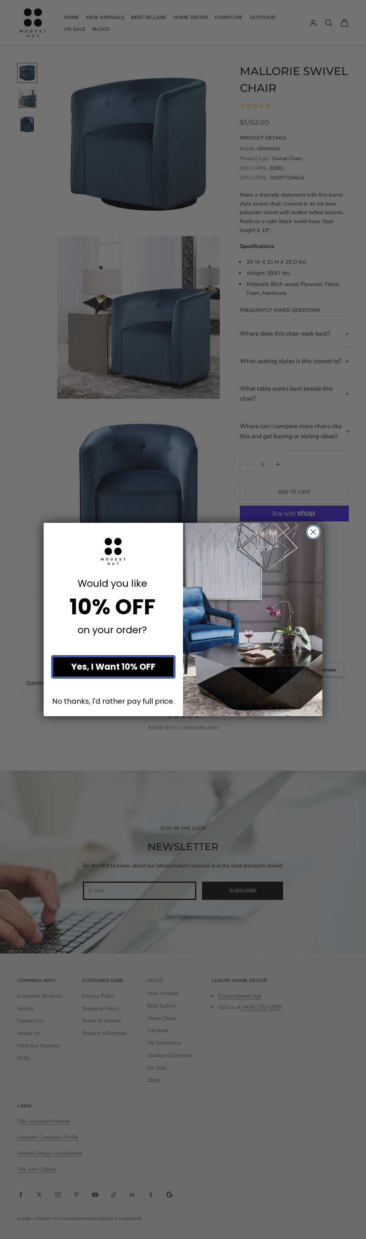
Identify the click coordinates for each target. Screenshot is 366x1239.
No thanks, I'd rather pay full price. (113, 701)
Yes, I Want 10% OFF (113, 667)
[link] (113, 551)
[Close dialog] (313, 532)
